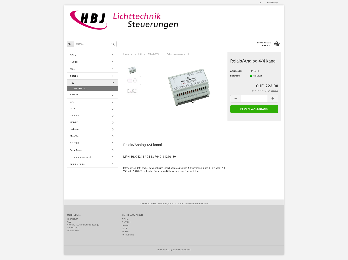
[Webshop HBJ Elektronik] (174, 22)
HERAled (74, 94)
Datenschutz (73, 228)
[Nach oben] (338, 254)
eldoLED (74, 76)
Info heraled (73, 230)
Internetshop (163, 249)
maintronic (75, 129)
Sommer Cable (77, 164)
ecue (72, 69)
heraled (125, 225)
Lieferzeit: (235, 75)
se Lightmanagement (80, 157)
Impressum (72, 219)
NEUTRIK (74, 143)
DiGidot (73, 55)
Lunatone (74, 115)
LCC (72, 101)
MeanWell (75, 136)
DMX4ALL (75, 62)
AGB (69, 222)
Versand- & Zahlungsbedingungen (83, 225)
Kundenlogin (272, 2)
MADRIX (74, 122)
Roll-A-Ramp (76, 150)
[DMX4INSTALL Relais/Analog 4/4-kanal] (189, 85)
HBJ (72, 83)
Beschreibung (137, 129)
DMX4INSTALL (80, 88)
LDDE (72, 108)
